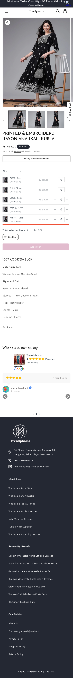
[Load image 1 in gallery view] (17, 119)
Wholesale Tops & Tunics (21, 503)
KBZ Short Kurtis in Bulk (21, 601)
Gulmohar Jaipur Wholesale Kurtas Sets (30, 571)
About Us (13, 623)
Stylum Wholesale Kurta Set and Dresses (30, 555)
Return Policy (15, 654)
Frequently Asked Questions (24, 631)
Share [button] (9, 327)
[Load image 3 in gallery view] (56, 119)
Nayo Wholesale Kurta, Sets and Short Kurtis (32, 563)
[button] (7, 11)
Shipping (17, 151)
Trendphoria (31, 672)
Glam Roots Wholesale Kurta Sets (26, 586)
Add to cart (35, 247)
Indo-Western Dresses (20, 519)
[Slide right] (69, 120)
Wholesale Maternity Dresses (24, 534)
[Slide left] (3, 120)
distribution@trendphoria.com (32, 466)
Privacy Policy (15, 638)
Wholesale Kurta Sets (20, 488)
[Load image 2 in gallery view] (36, 119)
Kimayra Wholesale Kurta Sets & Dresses (30, 578)
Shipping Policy (16, 646)
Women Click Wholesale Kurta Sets (27, 594)
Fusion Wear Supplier (20, 526)
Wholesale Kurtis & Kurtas (22, 511)
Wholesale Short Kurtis (21, 495)
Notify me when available (36, 158)
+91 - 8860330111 (24, 460)
